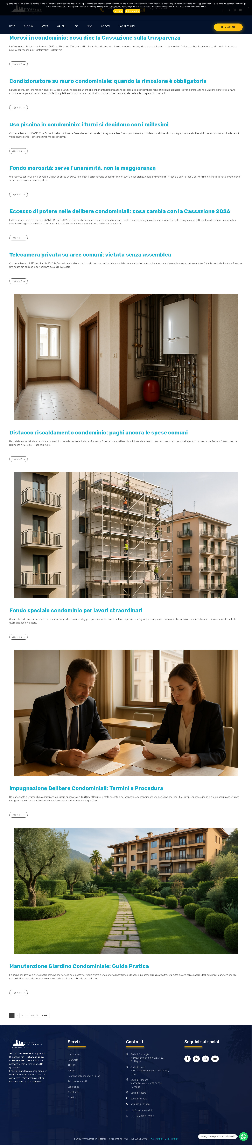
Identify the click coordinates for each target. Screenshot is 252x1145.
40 (32, 1015)
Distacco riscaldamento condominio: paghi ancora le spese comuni (98, 433)
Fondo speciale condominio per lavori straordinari (76, 610)
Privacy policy (132, 11)
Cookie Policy (171, 1139)
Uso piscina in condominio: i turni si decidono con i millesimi (89, 124)
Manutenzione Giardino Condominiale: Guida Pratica (79, 966)
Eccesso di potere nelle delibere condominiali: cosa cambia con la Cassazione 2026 (119, 211)
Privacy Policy (156, 1139)
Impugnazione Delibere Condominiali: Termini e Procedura (86, 788)
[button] (243, 1136)
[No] (248, 7)
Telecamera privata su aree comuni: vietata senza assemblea (90, 255)
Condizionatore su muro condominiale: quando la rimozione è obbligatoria (108, 81)
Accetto (118, 11)
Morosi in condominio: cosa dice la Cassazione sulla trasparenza (95, 38)
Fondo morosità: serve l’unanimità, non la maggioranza (82, 168)
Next (37, 1015)
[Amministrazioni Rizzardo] (25, 1044)
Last (44, 1015)
